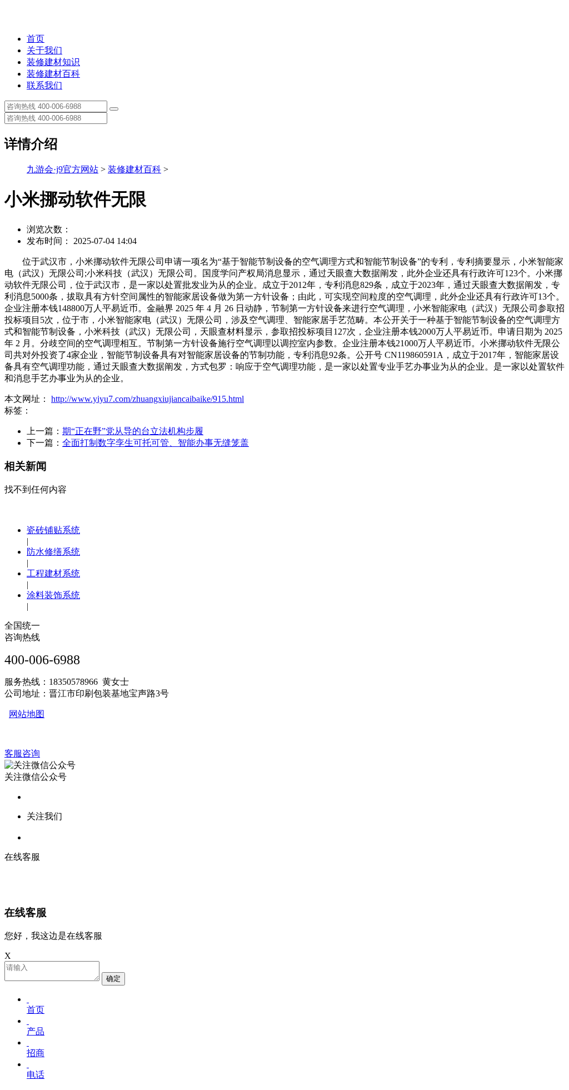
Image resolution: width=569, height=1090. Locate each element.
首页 (35, 38)
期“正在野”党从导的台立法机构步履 (132, 431)
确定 (113, 978)
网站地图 (26, 714)
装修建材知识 (53, 62)
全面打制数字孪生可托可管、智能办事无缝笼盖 (155, 442)
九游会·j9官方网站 (62, 169)
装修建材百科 (53, 73)
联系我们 (44, 85)
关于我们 (44, 50)
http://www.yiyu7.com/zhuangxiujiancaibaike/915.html (147, 399)
